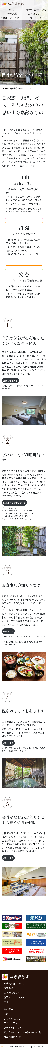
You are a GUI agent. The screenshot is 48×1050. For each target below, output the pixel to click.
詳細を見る (8, 631)
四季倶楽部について (36, 9)
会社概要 (8, 1009)
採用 (6, 1013)
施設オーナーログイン (12, 17)
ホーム (12, 9)
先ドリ (34, 847)
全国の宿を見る (10, 380)
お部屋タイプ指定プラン (14, 502)
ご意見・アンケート (14, 1023)
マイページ (36, 17)
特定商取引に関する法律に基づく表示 (23, 1032)
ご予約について (36, 13)
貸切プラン (34, 844)
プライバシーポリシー (15, 1027)
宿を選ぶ (12, 13)
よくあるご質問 (12, 1018)
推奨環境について (13, 1037)
